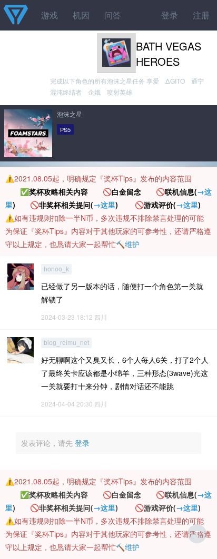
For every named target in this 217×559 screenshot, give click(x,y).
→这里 (104, 204)
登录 (169, 15)
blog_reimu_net (66, 343)
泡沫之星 (69, 113)
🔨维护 (128, 244)
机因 (81, 15)
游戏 (49, 15)
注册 (201, 15)
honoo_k (56, 269)
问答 (112, 15)
